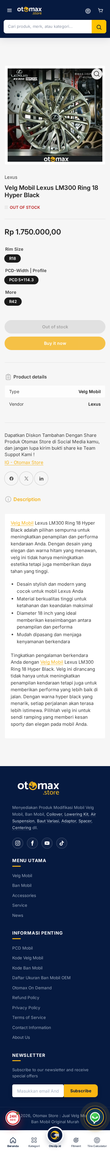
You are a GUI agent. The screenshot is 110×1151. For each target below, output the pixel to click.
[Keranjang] (100, 10)
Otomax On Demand (32, 987)
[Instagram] (17, 843)
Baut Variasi (48, 820)
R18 (12, 258)
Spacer (85, 820)
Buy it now (55, 343)
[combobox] (48, 26)
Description (27, 499)
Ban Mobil (21, 885)
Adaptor (68, 820)
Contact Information (31, 1027)
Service (19, 905)
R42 (13, 301)
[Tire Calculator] (88, 10)
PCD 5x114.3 (21, 279)
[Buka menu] (9, 10)
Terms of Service (29, 1017)
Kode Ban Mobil (27, 967)
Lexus (11, 177)
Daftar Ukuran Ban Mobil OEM (41, 977)
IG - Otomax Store (24, 462)
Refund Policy (25, 997)
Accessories (24, 895)
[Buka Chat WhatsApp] (95, 1117)
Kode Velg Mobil (27, 957)
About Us (21, 1037)
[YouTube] (47, 843)
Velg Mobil (22, 523)
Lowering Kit (76, 814)
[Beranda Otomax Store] (39, 787)
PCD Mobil (22, 948)
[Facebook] (32, 843)
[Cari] (99, 27)
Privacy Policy (26, 1007)
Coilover (54, 814)
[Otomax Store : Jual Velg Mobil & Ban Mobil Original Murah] (30, 10)
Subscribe (80, 1090)
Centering (21, 827)
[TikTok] (61, 843)
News (17, 915)
